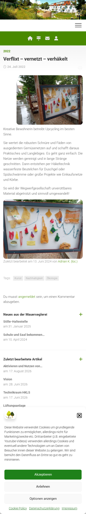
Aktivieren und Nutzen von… (22, 366)
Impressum (69, 508)
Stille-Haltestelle (15, 321)
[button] (79, 415)
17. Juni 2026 (18, 397)
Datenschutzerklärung (44, 508)
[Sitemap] (38, 38)
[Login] (56, 38)
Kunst (18, 278)
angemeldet (26, 297)
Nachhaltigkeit (34, 278)
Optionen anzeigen (43, 499)
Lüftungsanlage (14, 405)
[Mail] (47, 38)
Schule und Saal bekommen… (24, 334)
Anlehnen (43, 487)
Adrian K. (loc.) (68, 261)
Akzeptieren (43, 474)
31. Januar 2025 (19, 326)
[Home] (29, 38)
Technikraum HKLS (16, 392)
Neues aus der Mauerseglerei (25, 314)
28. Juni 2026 (18, 384)
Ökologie (52, 278)
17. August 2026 (20, 371)
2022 (6, 51)
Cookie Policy (18, 508)
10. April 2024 (17, 339)
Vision (7, 379)
